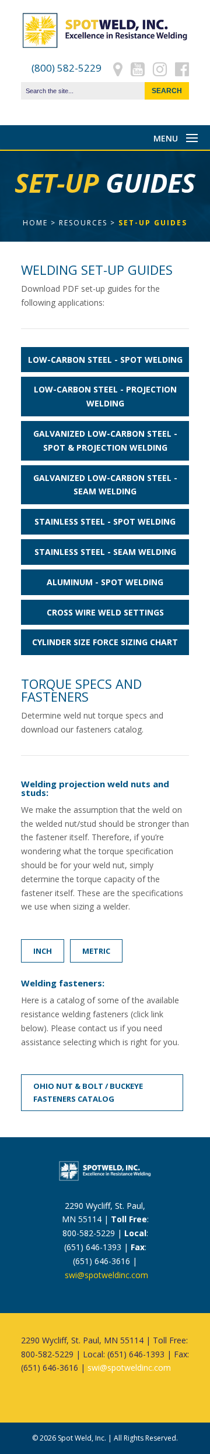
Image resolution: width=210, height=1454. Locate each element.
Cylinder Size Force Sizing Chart (105, 642)
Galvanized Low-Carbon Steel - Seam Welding (105, 484)
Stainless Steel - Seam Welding (105, 551)
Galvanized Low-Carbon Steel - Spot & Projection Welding (105, 440)
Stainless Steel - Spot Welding (105, 521)
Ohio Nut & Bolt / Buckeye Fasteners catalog (88, 1092)
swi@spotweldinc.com (106, 1274)
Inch (42, 951)
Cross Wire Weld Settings (105, 612)
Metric (96, 951)
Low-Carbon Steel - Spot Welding (105, 359)
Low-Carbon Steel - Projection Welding (105, 396)
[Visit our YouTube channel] (138, 68)
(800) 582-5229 (67, 68)
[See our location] (118, 68)
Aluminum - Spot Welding (105, 582)
